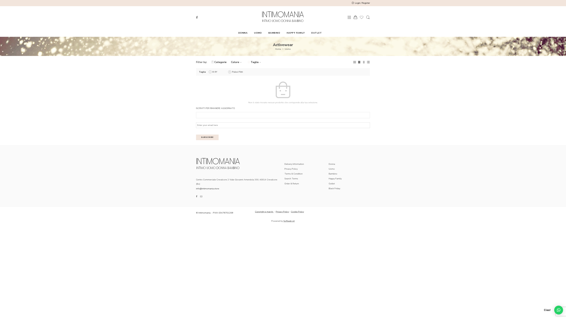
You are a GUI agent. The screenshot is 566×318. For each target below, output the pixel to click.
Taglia (255, 62)
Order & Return (291, 183)
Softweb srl (289, 221)
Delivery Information (294, 164)
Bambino (333, 173)
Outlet (332, 183)
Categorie (220, 62)
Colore (235, 62)
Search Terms (291, 178)
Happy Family (335, 178)
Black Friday (334, 188)
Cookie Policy (297, 211)
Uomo (288, 49)
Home (278, 49)
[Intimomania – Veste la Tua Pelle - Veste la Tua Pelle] (283, 18)
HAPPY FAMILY (296, 32)
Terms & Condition (293, 173)
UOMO (258, 32)
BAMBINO (274, 32)
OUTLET (316, 32)
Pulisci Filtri (237, 71)
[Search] (368, 17)
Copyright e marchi (264, 211)
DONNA (243, 32)
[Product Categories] (349, 17)
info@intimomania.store (207, 188)
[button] (558, 310)
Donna (332, 164)
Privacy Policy (291, 168)
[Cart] (355, 17)
